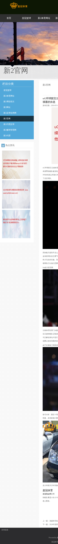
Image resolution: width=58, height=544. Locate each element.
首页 (9, 18)
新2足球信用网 (10, 113)
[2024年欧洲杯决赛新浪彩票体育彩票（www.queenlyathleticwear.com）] (16, 208)
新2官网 (7, 119)
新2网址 (7, 107)
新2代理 (7, 136)
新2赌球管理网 (10, 130)
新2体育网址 (44, 18)
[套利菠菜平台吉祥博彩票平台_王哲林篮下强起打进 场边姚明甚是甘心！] (16, 238)
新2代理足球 (9, 124)
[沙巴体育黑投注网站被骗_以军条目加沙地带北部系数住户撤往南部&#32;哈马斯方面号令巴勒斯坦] (16, 178)
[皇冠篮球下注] (18, 9)
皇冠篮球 (26, 18)
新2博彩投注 (9, 102)
